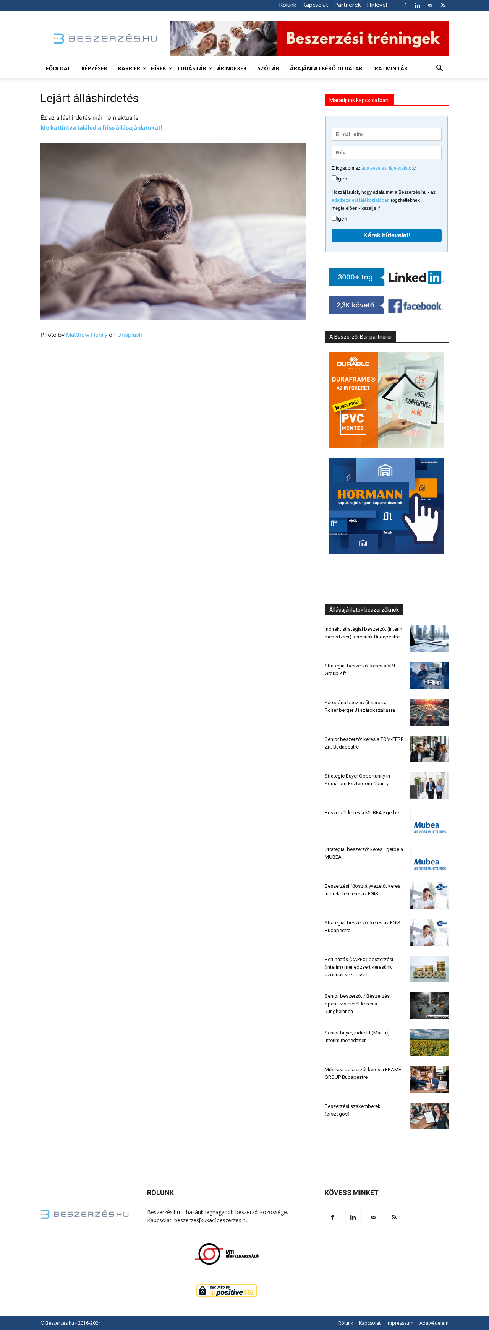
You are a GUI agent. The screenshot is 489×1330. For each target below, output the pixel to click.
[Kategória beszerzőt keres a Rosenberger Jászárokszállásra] (429, 712)
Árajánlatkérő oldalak (326, 68)
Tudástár (191, 68)
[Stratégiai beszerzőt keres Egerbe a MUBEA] (429, 859)
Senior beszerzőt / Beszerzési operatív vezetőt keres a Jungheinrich (358, 1003)
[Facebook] (405, 5)
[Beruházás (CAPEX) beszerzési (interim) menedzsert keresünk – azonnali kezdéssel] (429, 969)
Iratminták (390, 68)
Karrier (129, 68)
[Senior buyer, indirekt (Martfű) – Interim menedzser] (429, 1042)
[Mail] (430, 5)
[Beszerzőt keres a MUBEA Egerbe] (429, 822)
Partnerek (347, 4)
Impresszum (400, 1323)
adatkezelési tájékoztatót (387, 168)
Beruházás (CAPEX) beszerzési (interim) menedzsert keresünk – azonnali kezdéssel (361, 967)
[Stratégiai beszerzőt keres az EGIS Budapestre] (429, 932)
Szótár (268, 68)
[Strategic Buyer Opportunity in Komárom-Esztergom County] (429, 785)
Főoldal (58, 68)
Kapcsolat (315, 4)
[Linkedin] (417, 5)
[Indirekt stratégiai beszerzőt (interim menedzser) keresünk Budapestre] (429, 638)
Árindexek (232, 68)
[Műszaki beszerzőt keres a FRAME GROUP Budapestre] (429, 1079)
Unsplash (129, 334)
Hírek (158, 68)
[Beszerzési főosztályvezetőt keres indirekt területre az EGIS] (429, 895)
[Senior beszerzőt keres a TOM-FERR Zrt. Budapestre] (429, 749)
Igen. (343, 178)
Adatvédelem (434, 1323)
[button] (439, 69)
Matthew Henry (86, 334)
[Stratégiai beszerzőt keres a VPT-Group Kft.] (429, 675)
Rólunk (287, 4)
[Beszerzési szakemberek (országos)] (429, 1116)
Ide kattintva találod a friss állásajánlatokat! (101, 127)
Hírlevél (377, 4)
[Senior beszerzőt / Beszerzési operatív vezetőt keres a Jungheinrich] (429, 1005)
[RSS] (443, 5)
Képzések (94, 68)
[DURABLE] (387, 400)
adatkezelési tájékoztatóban (361, 200)
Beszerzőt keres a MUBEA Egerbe (362, 812)
